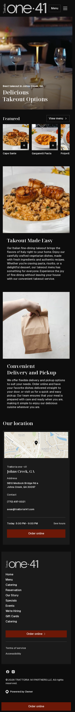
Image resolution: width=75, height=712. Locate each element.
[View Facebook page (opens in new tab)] (8, 672)
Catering (11, 585)
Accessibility (13, 653)
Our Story (12, 595)
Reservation (13, 590)
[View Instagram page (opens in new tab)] (13, 672)
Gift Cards (12, 616)
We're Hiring (13, 611)
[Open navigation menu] (65, 8)
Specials (11, 600)
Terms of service (16, 648)
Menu (54, 8)
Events (10, 606)
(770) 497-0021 (16, 502)
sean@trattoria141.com (20, 510)
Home (9, 574)
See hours (59, 523)
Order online (36, 533)
